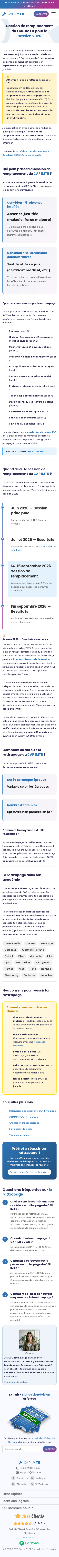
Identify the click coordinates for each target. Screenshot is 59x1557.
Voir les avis (30, 1537)
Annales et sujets (31, 155)
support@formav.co (31, 1472)
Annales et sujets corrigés (24, 1122)
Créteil (9, 956)
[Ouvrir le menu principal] (53, 14)
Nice (21, 968)
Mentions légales (15, 1501)
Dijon (21, 956)
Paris (33, 968)
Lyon (8, 962)
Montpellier (23, 962)
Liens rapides (12, 1494)
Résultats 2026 (11, 155)
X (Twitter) (41, 1484)
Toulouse (29, 975)
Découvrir (41, 13)
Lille (49, 956)
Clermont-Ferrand (33, 949)
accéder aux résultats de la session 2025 (32, 659)
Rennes (46, 968)
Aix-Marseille (12, 943)
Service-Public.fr (37, 451)
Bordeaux (11, 949)
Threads (21, 1484)
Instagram (41, 1478)
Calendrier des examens (34, 151)
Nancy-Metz (43, 962)
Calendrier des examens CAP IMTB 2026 (32, 1111)
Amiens (30, 943)
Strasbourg (11, 975)
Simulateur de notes (20, 1129)
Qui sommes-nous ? (17, 1508)
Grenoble (36, 956)
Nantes (9, 968)
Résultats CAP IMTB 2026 (23, 1116)
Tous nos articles (19, 1135)
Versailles (46, 975)
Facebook (22, 1478)
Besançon (46, 943)
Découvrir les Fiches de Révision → (29, 1172)
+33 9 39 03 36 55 (29, 1468)
